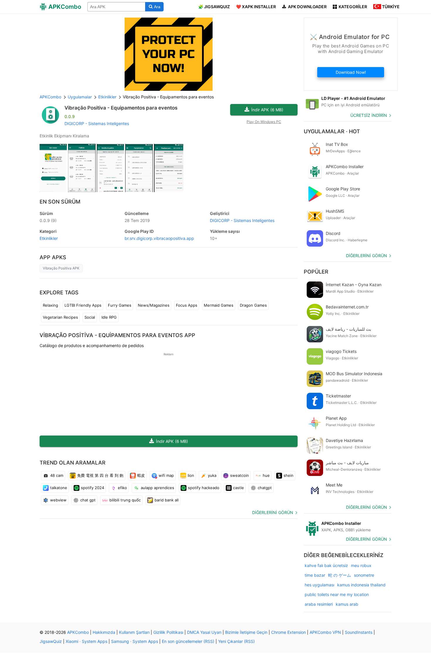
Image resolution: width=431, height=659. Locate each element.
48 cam (56, 475)
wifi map (166, 475)
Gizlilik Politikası (168, 632)
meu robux (361, 565)
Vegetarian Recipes (60, 317)
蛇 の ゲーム (339, 575)
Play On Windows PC (264, 121)
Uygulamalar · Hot (332, 131)
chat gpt (88, 500)
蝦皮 (141, 475)
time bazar (315, 575)
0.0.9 (48, 220)
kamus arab (347, 604)
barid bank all (167, 500)
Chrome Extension (288, 632)
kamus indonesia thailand (361, 584)
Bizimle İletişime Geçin (246, 632)
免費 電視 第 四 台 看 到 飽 (100, 475)
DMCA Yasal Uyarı (204, 632)
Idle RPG (109, 317)
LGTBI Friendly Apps (83, 305)
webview (58, 500)
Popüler (316, 272)
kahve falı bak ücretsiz (326, 565)
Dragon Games (253, 305)
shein (288, 475)
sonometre (364, 575)
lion (191, 475)
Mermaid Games (218, 305)
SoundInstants (358, 632)
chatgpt (265, 487)
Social (89, 317)
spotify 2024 (92, 487)
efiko (122, 487)
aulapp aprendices (157, 487)
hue (266, 475)
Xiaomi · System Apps (86, 641)
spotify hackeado (203, 487)
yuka (212, 475)
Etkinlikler (49, 238)
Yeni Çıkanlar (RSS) (236, 641)
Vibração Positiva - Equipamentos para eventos (121, 108)
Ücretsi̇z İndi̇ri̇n (368, 115)
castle (238, 487)
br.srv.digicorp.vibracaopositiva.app (159, 238)
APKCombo (50, 96)
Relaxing (50, 305)
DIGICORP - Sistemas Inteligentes (97, 123)
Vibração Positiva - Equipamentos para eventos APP (117, 335)
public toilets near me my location (337, 594)
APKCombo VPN (325, 632)
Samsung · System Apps (134, 641)
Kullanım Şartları (134, 632)
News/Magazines (153, 305)
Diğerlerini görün (272, 512)
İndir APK (267, 109)
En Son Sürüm (60, 202)
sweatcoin (239, 475)
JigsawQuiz (51, 641)
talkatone (58, 487)
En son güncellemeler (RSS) (188, 641)
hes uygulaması (319, 584)
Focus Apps (186, 305)
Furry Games (119, 305)
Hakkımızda (104, 632)
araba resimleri (319, 604)
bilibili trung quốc (125, 500)
